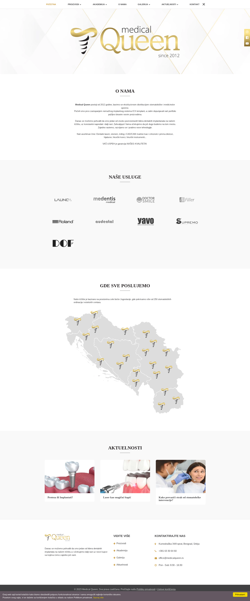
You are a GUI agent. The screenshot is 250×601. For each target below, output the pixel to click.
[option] (125, 41)
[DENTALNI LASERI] (145, 200)
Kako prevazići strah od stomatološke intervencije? (180, 499)
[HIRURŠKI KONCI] (145, 221)
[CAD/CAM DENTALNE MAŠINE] (63, 221)
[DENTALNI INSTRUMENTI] (186, 221)
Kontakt (195, 4)
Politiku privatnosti (146, 589)
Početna (51, 4)
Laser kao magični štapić (117, 497)
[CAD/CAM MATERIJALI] (104, 221)
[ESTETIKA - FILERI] (186, 199)
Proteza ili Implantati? (60, 497)
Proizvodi (121, 543)
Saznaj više (98, 597)
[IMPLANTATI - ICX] (104, 200)
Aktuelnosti (169, 4)
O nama (122, 4)
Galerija (143, 4)
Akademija (99, 4)
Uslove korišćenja (166, 589)
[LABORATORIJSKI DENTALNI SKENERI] (63, 243)
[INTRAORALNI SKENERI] (63, 200)
